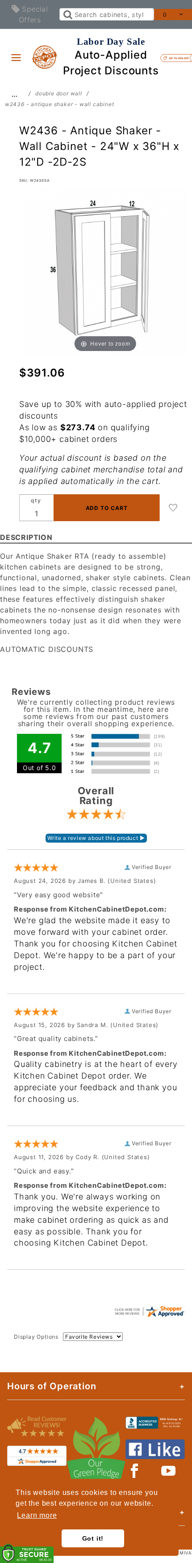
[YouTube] (168, 1471)
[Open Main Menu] (16, 57)
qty (36, 500)
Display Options (36, 1336)
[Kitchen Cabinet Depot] (45, 56)
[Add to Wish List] (173, 507)
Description (26, 537)
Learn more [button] (37, 1515)
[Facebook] (134, 1471)
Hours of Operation (51, 1386)
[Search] (67, 14)
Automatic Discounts (46, 649)
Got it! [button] (93, 1538)
